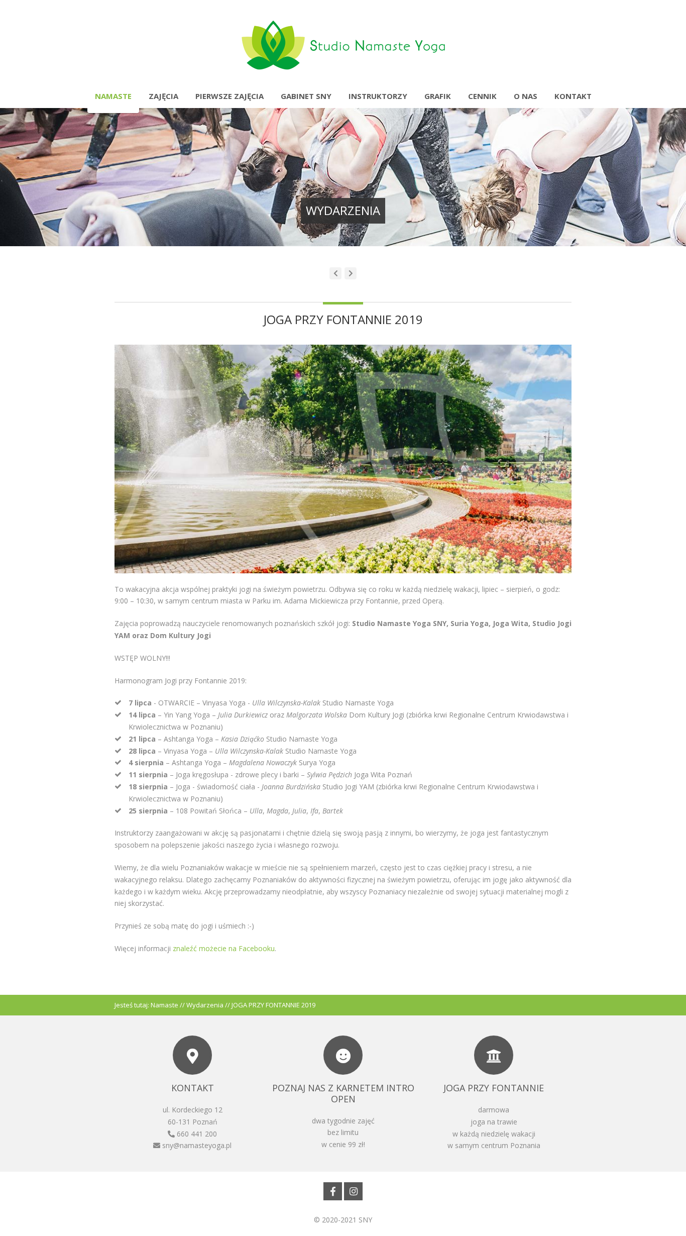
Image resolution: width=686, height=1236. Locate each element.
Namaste (113, 96)
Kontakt (573, 96)
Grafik (437, 96)
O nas (525, 96)
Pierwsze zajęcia (229, 96)
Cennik (482, 96)
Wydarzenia (204, 1004)
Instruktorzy (378, 96)
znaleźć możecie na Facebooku (224, 948)
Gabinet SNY (306, 96)
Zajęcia (163, 96)
